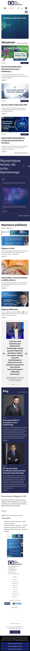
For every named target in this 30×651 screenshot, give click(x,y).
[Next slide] (25, 353)
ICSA (17, 603)
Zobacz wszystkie (22, 43)
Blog (14, 589)
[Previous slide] (4, 353)
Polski (11, 8)
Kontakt (14, 597)
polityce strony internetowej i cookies (22, 640)
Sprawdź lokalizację (14, 623)
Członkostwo (14, 595)
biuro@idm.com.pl (15, 573)
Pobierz (3, 511)
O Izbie (14, 579)
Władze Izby (14, 583)
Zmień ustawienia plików (15, 649)
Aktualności (14, 581)
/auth (26, 12)
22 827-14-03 (13, 572)
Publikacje (14, 585)
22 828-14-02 (13, 570)
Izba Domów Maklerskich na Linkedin (26, 8)
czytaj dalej (3, 80)
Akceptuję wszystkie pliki (15, 643)
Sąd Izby (14, 587)
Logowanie (15, 632)
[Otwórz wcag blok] (22, 8)
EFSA (7, 603)
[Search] (18, 8)
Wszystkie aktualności (21, 153)
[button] (15, 545)
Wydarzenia (14, 593)
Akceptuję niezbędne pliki (15, 646)
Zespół (14, 591)
